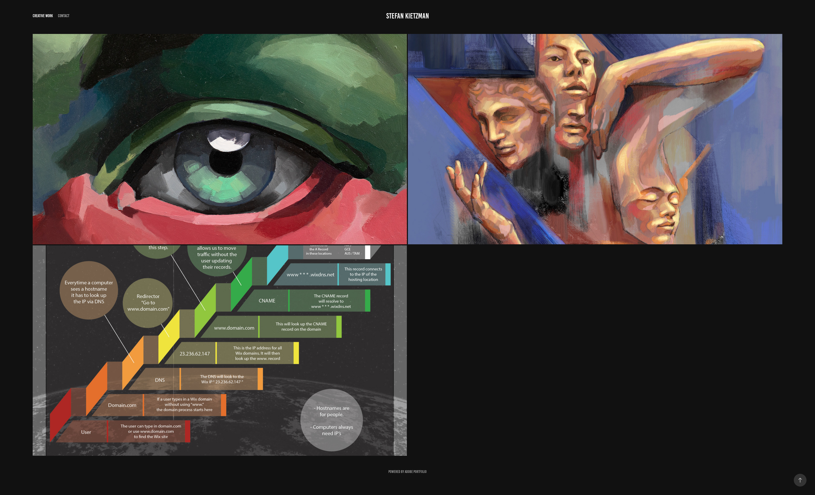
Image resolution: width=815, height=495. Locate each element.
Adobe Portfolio (416, 472)
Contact (63, 16)
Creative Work (43, 16)
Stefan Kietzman (407, 16)
